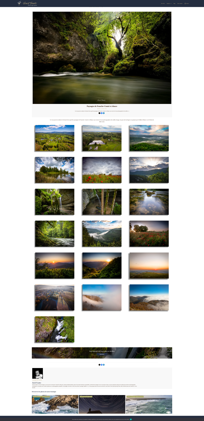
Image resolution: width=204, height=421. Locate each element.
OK (130, 419)
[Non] (202, 419)
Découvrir (102, 354)
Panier (187, 3)
